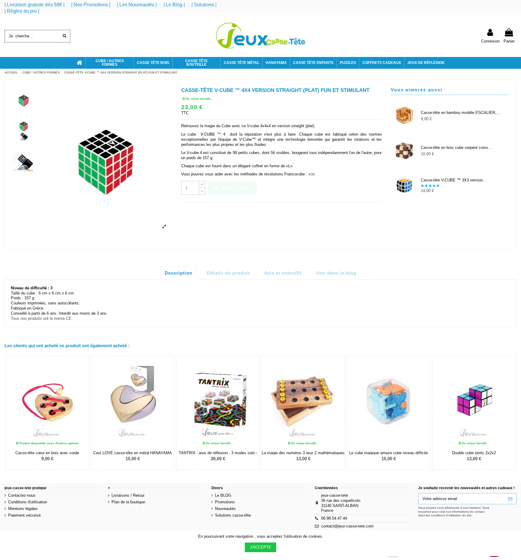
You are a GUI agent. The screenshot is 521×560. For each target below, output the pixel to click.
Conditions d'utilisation (27, 502)
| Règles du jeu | (22, 11)
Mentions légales (23, 508)
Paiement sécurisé (24, 515)
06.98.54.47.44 (334, 518)
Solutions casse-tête (233, 515)
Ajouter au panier (236, 187)
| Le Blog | (174, 4)
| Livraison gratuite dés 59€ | (35, 4)
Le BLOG (223, 495)
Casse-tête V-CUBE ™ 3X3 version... (453, 180)
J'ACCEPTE (260, 547)
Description (178, 272)
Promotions (225, 502)
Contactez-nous (22, 495)
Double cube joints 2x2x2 (474, 453)
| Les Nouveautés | (137, 4)
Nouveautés (225, 508)
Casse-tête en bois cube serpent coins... (456, 147)
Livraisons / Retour (128, 495)
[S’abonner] (510, 498)
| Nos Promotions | (91, 4)
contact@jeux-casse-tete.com (347, 526)
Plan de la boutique (128, 502)
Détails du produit (228, 272)
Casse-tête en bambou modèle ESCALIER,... (460, 112)
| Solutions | (204, 4)
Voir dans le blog (336, 272)
